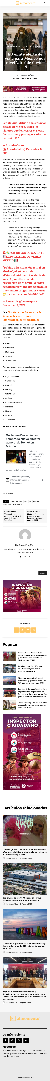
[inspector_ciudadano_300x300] (22, 611)
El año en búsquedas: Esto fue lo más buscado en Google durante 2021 (36, 517)
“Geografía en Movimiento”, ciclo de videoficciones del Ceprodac (13, 517)
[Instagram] (25, 556)
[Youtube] (26, 1040)
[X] (30, 556)
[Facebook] (21, 556)
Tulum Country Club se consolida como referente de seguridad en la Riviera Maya (32, 705)
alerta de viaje (16, 502)
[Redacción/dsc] (25, 535)
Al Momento (14, 46)
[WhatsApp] (33, 630)
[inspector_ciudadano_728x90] (25, 91)
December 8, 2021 (14, 305)
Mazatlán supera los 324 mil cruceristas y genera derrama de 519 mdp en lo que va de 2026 (32, 680)
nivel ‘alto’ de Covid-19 (12, 505)
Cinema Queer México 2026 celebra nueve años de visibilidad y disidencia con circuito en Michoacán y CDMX (32, 656)
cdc (25, 502)
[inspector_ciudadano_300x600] (22, 789)
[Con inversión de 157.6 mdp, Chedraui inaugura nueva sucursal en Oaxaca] (9, 668)
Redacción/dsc (27, 75)
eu (30, 502)
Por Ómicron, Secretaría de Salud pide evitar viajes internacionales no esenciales (22, 316)
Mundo (25, 49)
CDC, (5, 169)
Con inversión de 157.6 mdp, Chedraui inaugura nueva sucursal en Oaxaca (30, 668)
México (36, 502)
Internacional (33, 46)
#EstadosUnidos (13, 275)
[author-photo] (4, 858)
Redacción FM (11, 1003)
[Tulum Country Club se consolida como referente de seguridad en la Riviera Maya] (9, 705)
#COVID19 (28, 283)
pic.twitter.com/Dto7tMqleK (25, 294)
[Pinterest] (28, 630)
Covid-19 (29, 107)
